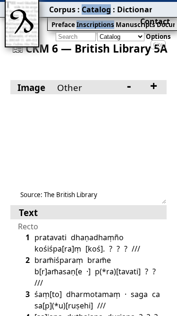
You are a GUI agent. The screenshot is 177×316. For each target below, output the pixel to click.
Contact (155, 21)
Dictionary (137, 9)
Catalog (96, 9)
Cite (158, 45)
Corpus (62, 9)
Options (158, 36)
